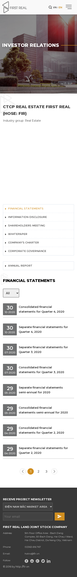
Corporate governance (27, 251)
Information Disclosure (27, 217)
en (60, 7)
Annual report (20, 265)
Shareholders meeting (26, 225)
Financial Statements (25, 208)
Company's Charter (23, 242)
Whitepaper (17, 234)
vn (55, 7)
